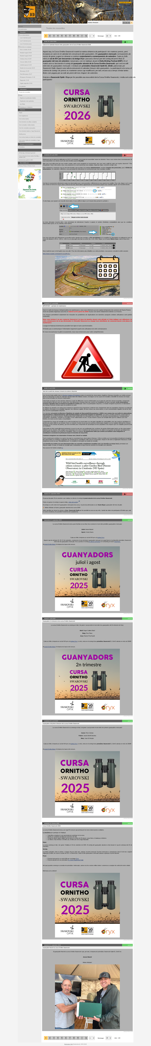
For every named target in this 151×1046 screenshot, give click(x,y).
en (129, 22)
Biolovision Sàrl (68, 1044)
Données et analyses (25, 47)
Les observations (24, 35)
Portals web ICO (124, 2)
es (126, 22)
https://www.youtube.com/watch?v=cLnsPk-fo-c (56, 253)
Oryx (77, 858)
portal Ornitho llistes (50, 544)
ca (123, 22)
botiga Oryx (101, 537)
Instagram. (117, 541)
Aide (20, 95)
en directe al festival (94, 541)
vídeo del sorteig (73, 502)
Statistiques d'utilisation (26, 107)
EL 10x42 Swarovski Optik (75, 860)
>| (86, 36)
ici (62, 448)
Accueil (20, 26)
